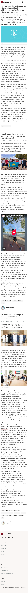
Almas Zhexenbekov (11, 521)
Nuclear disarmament (6, 300)
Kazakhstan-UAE (15, 393)
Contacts (3, 584)
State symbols (4, 570)
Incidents (3, 560)
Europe (3, 303)
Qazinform (23, 150)
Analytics (3, 554)
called (3, 287)
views (10, 502)
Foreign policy (17, 510)
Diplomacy (4, 126)
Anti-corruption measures (7, 573)
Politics (3, 548)
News (9, 126)
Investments (8, 515)
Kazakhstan (6, 354)
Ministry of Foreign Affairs (7, 512)
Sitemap (3, 581)
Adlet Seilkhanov (10, 307)
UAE (14, 451)
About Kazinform (5, 567)
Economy (15, 515)
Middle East (17, 512)
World (2, 557)
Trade (3, 515)
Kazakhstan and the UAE (7, 510)
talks (2, 356)
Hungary (14, 300)
